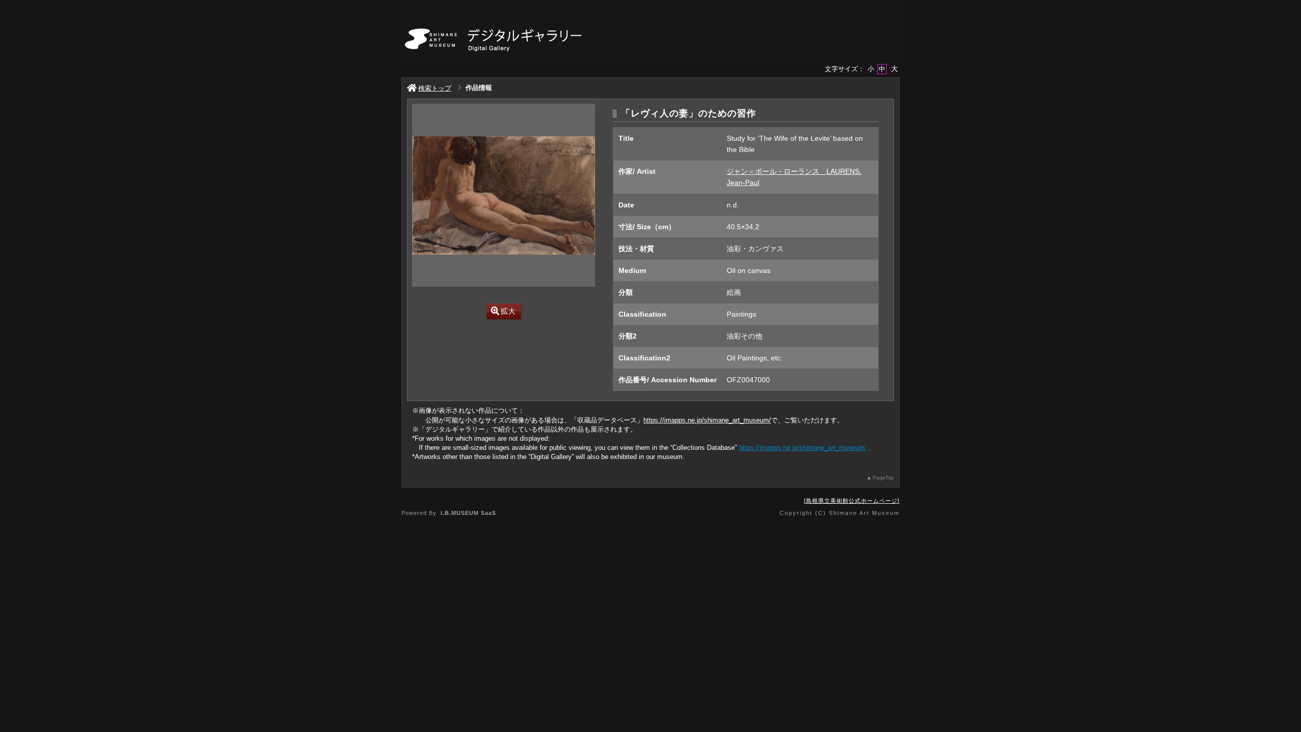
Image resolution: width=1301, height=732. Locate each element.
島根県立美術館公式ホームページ (851, 501)
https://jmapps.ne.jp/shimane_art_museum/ (707, 420)
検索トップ (434, 88)
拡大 (508, 311)
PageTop (883, 477)
